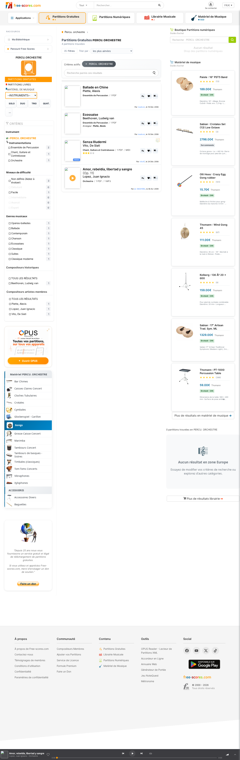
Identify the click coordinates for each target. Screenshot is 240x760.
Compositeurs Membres (70, 648)
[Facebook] (187, 650)
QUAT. (46, 103)
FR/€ (227, 5)
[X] (206, 650)
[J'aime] (48, 754)
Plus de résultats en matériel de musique (203, 415)
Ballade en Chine (95, 89)
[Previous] (123, 753)
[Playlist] (235, 754)
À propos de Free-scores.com (32, 648)
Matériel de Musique (115, 665)
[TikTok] (215, 650)
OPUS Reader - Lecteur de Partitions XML (156, 650)
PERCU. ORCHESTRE (22, 138)
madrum (141, 107)
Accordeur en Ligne (152, 658)
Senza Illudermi (94, 143)
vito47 (142, 161)
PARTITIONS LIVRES (19, 84)
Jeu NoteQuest (149, 675)
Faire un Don (64, 671)
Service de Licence (68, 660)
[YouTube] (196, 650)
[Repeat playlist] (150, 753)
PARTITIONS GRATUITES (21, 79)
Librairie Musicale (113, 654)
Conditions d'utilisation (27, 665)
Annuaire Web (149, 664)
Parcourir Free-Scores (23, 48)
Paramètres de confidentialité (31, 677)
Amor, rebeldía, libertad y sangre (107, 172)
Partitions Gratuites (114, 648)
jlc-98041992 (139, 189)
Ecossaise (98, 116)
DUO (22, 103)
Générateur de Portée (153, 669)
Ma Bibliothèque (21, 39)
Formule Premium (66, 665)
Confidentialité (23, 671)
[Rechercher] (159, 5)
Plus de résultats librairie (204, 499)
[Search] (154, 72)
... (10, 112)
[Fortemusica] (186, 686)
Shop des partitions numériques (203, 51)
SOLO (12, 103)
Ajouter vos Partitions (69, 654)
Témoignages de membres (30, 660)
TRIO (34, 103)
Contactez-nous (24, 654)
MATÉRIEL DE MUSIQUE (20, 89)
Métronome (147, 681)
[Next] (141, 753)
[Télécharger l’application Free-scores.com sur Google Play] (204, 664)
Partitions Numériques (116, 660)
